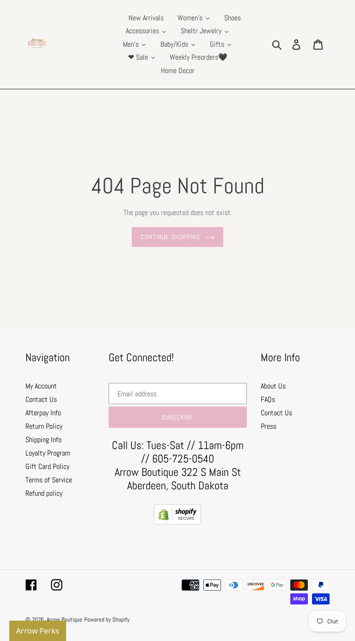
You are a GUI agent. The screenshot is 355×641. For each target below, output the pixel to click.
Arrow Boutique (64, 619)
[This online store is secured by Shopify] (177, 522)
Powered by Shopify (106, 619)
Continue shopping (170, 237)
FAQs (268, 399)
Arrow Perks (37, 631)
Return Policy (43, 426)
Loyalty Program (47, 453)
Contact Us (41, 399)
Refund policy (43, 493)
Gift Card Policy (47, 466)
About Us (273, 386)
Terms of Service (48, 480)
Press (268, 426)
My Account (41, 386)
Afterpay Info (43, 413)
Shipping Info (43, 439)
